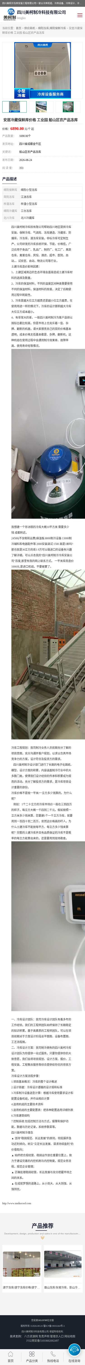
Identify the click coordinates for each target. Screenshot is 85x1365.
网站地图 (69, 1336)
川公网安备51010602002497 (42, 1340)
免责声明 (44, 1336)
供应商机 (29, 28)
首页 (18, 28)
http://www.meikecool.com (16, 1203)
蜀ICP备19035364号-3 (54, 1326)
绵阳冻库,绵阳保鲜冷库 (52, 28)
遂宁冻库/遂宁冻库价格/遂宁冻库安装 (25, 1287)
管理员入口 (57, 1336)
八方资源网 (31, 1336)
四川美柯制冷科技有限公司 (35, 1331)
